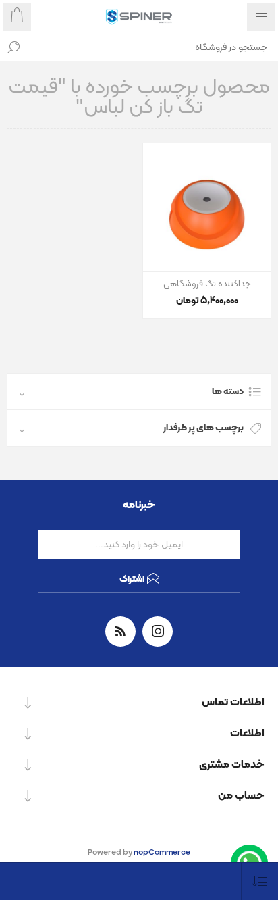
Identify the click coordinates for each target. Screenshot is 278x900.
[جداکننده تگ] (207, 207)
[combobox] (152, 47)
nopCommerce (162, 853)
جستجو (13, 47)
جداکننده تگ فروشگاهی (207, 284)
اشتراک (131, 579)
